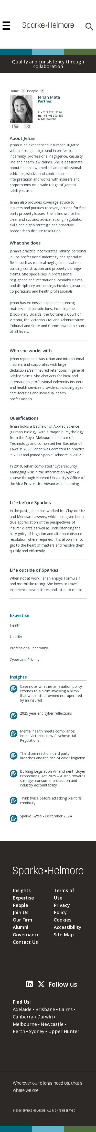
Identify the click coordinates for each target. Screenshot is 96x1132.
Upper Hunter (63, 1031)
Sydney (36, 1031)
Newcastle (52, 1024)
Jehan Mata (49, 97)
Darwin (45, 1017)
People (20, 905)
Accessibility (67, 927)
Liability (16, 636)
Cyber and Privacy (24, 659)
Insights (22, 890)
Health (15, 625)
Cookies (62, 920)
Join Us (20, 912)
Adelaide (22, 1009)
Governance (26, 934)
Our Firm (22, 920)
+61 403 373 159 (52, 115)
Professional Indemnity (29, 648)
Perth (19, 1031)
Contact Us (25, 942)
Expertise (23, 898)
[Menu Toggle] (6, 25)
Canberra (23, 1017)
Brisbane (45, 1009)
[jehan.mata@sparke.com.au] (27, 127)
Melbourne (25, 1024)
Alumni (20, 927)
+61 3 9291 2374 (51, 112)
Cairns (66, 1009)
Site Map (64, 934)
